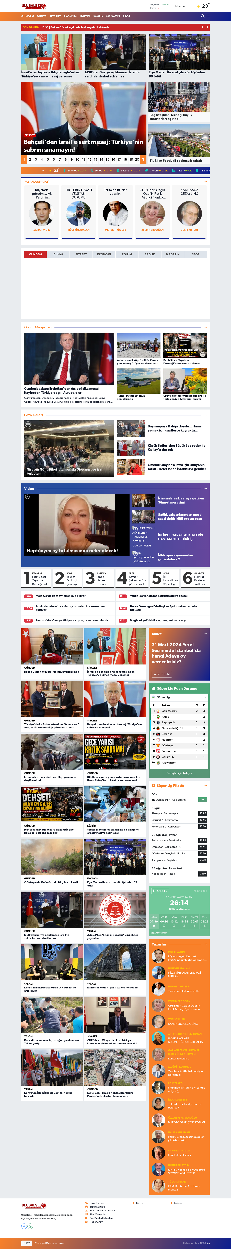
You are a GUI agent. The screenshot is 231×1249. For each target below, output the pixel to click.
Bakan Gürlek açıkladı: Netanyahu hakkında (51, 671)
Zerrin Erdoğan (152, 230)
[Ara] (203, 16)
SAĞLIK (98, 16)
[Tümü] (205, 634)
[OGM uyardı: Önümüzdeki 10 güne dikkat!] (52, 857)
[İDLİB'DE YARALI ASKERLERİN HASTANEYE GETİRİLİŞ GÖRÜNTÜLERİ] (143, 537)
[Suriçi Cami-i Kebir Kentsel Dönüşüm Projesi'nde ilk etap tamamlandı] (115, 1067)
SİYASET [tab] (81, 254)
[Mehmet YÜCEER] (115, 213)
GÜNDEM (27, 16)
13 (95, 159)
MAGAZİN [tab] (173, 254)
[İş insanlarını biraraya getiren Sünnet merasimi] (143, 500)
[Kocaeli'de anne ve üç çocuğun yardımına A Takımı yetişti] (52, 1015)
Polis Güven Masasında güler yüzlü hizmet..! (186, 1139)
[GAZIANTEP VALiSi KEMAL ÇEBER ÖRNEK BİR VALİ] (158, 1054)
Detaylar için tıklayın (179, 773)
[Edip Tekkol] (158, 1087)
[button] (203, 27)
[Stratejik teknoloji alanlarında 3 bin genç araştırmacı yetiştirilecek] (115, 804)
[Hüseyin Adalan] (78, 213)
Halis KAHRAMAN (179, 1132)
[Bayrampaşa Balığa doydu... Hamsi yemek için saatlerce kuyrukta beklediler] (131, 428)
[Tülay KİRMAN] (158, 1185)
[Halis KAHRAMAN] (158, 1136)
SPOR (126, 16)
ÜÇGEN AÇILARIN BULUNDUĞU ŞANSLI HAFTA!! (186, 1040)
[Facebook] (24, 1226)
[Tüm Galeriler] (205, 415)
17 (119, 159)
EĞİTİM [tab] (127, 254)
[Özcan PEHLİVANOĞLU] (158, 1120)
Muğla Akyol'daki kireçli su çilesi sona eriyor (159, 620)
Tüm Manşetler (98, 1214)
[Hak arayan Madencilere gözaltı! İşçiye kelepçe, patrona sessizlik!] (52, 804)
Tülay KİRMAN (177, 1182)
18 (125, 159)
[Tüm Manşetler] (205, 327)
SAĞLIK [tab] (150, 254)
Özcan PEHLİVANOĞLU (182, 1118)
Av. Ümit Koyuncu (179, 1067)
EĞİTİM (85, 16)
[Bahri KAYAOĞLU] (158, 1152)
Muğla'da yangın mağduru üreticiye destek (159, 595)
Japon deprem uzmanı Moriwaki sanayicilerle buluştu (105, 581)
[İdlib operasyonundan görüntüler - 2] (143, 557)
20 (137, 159)
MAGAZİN (113, 16)
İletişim (178, 1203)
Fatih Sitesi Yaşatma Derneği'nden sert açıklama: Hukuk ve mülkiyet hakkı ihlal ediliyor (41, 581)
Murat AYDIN (41, 230)
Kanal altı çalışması (179, 1155)
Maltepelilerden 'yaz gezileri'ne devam (112, 987)
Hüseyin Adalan (78, 230)
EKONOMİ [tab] (104, 254)
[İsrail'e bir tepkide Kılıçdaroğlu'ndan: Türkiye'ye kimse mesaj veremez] (115, 646)
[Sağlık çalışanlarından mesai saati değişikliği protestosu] (143, 516)
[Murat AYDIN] (41, 213)
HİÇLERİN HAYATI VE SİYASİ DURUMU (79, 193)
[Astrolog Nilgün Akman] (158, 1038)
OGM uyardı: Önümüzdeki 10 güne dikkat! (51, 882)
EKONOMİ (70, 16)
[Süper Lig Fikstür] (205, 785)
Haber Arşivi (96, 1222)
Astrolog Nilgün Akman (185, 1034)
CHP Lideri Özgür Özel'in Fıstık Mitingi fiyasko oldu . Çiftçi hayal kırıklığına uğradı (152, 193)
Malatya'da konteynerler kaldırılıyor (61, 595)
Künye (139, 1203)
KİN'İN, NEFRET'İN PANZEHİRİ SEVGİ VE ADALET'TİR (186, 1171)
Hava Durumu (97, 1203)
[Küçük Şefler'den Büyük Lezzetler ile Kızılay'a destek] (131, 447)
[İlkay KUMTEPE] (158, 1103)
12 (89, 159)
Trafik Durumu (97, 1207)
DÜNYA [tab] (58, 254)
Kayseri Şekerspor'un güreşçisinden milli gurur (138, 581)
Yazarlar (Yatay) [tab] (37, 181)
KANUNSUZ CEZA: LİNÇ (189, 191)
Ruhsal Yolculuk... (178, 1058)
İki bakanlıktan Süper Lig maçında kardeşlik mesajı (170, 581)
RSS (28, 1243)
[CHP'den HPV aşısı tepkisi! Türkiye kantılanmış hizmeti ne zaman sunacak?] (115, 1015)
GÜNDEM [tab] (35, 254)
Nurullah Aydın (178, 1165)
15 (107, 159)
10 (77, 159)
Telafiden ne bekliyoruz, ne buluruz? (185, 1106)
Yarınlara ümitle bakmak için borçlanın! (185, 1073)
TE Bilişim (205, 1243)
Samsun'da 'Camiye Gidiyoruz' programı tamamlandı (72, 620)
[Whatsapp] (30, 1226)
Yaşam (91, 931)
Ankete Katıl (162, 674)
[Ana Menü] (207, 16)
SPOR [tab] (195, 254)
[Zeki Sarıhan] (189, 213)
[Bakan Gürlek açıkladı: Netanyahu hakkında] (52, 646)
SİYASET (55, 16)
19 (131, 159)
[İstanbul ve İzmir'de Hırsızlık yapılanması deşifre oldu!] (52, 752)
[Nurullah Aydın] (158, 1169)
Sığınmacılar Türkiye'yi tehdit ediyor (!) (186, 1089)
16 (113, 159)
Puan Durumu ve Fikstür (102, 1210)
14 (101, 159)
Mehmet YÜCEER (115, 230)
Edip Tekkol (176, 1083)
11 (83, 159)
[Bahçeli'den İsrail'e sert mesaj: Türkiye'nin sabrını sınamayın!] (115, 699)
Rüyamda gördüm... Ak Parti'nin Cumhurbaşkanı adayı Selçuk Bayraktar (42, 193)
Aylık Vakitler (160, 933)
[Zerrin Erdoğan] (152, 213)
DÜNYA (42, 16)
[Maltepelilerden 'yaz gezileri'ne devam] (115, 962)
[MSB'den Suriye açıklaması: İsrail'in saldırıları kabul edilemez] (52, 910)
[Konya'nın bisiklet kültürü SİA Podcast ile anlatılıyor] (52, 962)
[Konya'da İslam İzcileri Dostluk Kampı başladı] (52, 1067)
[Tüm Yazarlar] (205, 181)
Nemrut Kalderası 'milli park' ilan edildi (200, 581)
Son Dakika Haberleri (101, 1218)
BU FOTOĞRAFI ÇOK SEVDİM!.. (187, 1122)
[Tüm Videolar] (205, 488)
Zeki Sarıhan (189, 230)
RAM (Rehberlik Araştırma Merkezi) (184, 1188)
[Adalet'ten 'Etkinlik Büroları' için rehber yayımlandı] (115, 910)
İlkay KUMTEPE (177, 1100)
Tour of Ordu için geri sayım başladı (72, 581)
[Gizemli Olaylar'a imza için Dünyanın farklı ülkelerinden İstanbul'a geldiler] (131, 466)
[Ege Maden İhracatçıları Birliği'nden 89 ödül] (115, 857)
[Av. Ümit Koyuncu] (158, 1070)
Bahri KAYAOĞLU (179, 1150)
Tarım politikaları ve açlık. (115, 191)
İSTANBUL (37, 573)
